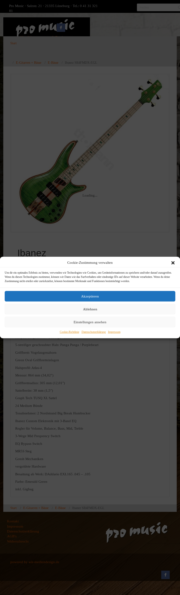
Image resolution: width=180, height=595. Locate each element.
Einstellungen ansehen (90, 322)
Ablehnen (90, 309)
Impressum (114, 332)
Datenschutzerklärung (94, 332)
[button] (173, 262)
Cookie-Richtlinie (69, 332)
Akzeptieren (90, 296)
